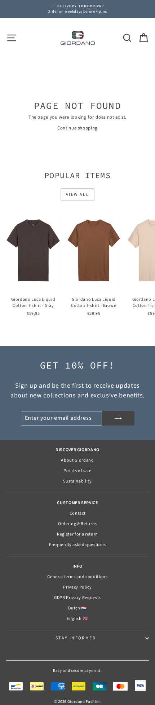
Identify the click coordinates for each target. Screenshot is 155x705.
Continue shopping (77, 128)
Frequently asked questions (77, 545)
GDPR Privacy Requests (77, 598)
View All (77, 194)
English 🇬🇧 (77, 619)
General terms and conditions (77, 577)
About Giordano (77, 460)
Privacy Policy (77, 587)
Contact (78, 513)
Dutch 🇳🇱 (77, 608)
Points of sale (77, 471)
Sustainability (77, 481)
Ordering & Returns (77, 524)
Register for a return (77, 534)
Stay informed (76, 638)
